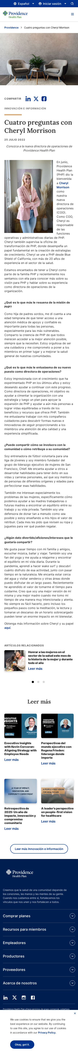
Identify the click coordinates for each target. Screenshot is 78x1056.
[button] (72, 14)
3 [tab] (44, 682)
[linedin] (5, 997)
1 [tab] (33, 682)
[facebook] (32, 997)
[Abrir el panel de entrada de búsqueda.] (72, 3)
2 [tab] (39, 682)
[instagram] (23, 997)
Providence (11, 27)
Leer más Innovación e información (39, 849)
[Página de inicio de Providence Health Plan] (15, 14)
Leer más (35, 668)
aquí (7, 628)
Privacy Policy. (47, 1032)
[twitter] (14, 997)
